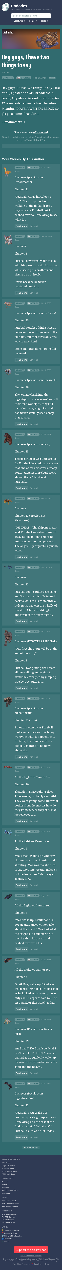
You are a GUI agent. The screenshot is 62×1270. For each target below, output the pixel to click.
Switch (16, 1261)
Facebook (6, 1187)
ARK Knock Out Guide (10, 1204)
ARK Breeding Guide (10, 1206)
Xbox (7, 1261)
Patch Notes (9, 1168)
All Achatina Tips (31, 1147)
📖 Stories (23, 78)
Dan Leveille (27, 1261)
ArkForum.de (9, 1222)
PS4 (11, 1261)
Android (38, 137)
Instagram (6, 1193)
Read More (21, 226)
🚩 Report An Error (9, 1233)
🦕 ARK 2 (5, 1241)
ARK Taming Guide (9, 1201)
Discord (5, 1182)
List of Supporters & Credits (31, 1255)
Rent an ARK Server (10, 1214)
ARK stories (40, 132)
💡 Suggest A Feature (10, 1230)
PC (57, 1259)
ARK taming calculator (23, 1259)
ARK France (9, 1220)
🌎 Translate (7, 1239)
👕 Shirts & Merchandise (12, 1236)
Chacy (47, 1264)
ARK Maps (6, 1163)
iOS (30, 137)
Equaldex (37, 1264)
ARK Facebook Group (10, 1190)
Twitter (4, 1185)
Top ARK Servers (8, 1217)
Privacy (54, 1261)
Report (52, 78)
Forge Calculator (8, 1166)
